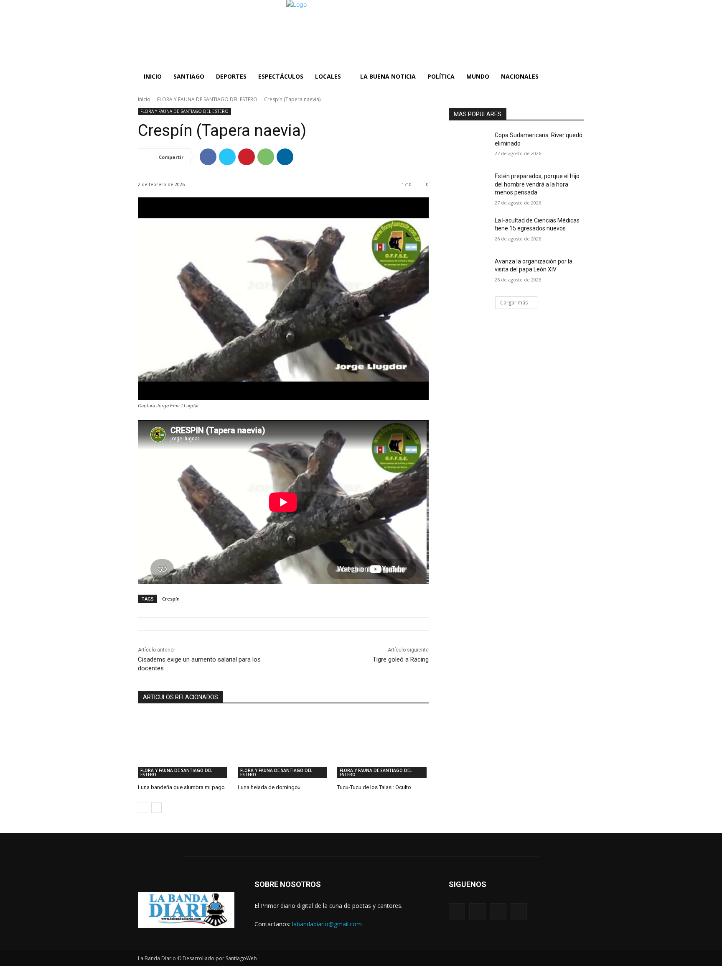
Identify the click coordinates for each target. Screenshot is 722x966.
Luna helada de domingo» (269, 787)
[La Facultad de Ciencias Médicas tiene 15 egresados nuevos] (469, 231)
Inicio (144, 99)
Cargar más (514, 302)
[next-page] (156, 807)
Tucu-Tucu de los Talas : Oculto (374, 787)
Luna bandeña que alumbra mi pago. (182, 787)
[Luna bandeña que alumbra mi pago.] (183, 746)
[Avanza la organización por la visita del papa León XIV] (469, 272)
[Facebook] (208, 156)
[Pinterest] (246, 156)
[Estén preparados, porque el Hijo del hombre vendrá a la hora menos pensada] (469, 186)
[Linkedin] (285, 156)
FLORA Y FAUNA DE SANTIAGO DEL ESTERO (207, 99)
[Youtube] (519, 911)
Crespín (171, 598)
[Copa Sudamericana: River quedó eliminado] (469, 145)
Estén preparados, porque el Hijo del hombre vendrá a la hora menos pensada (537, 184)
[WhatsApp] (265, 156)
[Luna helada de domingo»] (283, 746)
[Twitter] (227, 156)
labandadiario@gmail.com (327, 924)
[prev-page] (143, 807)
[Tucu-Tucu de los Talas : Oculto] (383, 746)
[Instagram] (477, 911)
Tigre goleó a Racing (401, 659)
